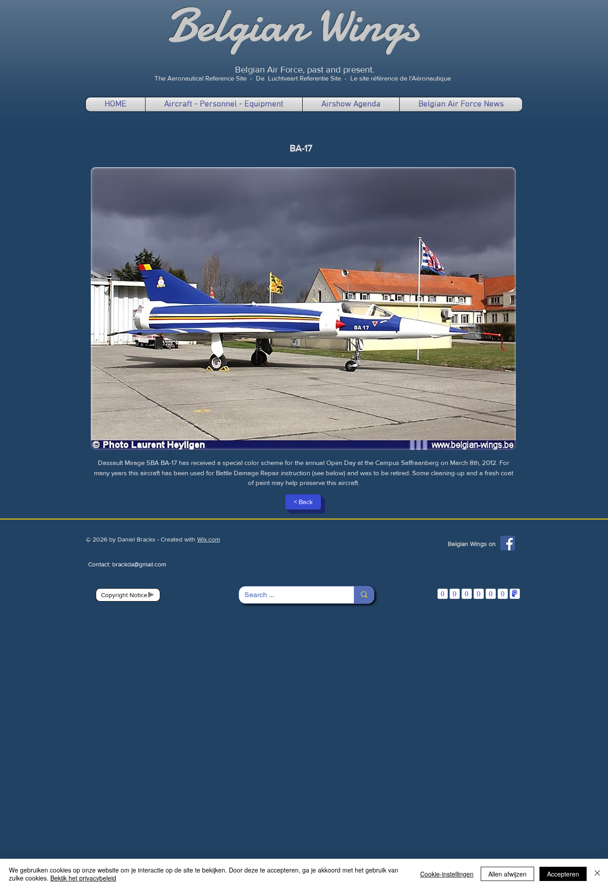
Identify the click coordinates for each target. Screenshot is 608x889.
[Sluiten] (597, 874)
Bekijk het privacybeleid (83, 877)
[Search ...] (364, 594)
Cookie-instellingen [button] (447, 873)
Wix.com (208, 539)
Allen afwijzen (507, 873)
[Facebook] (507, 543)
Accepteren (563, 873)
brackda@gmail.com (139, 564)
